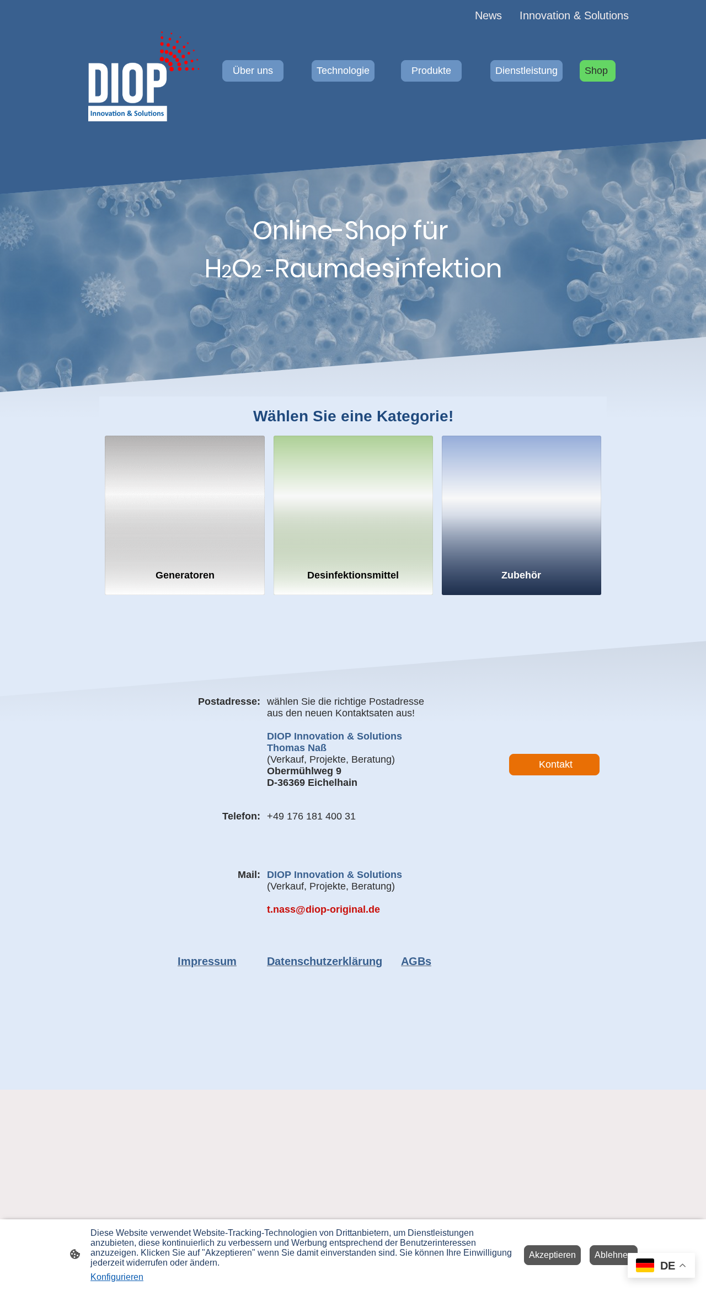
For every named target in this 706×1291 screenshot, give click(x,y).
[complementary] (661, 1266)
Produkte (431, 70)
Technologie (343, 70)
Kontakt (554, 764)
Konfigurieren (116, 1277)
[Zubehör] (521, 497)
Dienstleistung (526, 70)
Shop (598, 70)
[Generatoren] (184, 497)
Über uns (253, 70)
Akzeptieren (552, 1255)
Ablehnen (614, 1255)
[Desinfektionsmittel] (353, 497)
